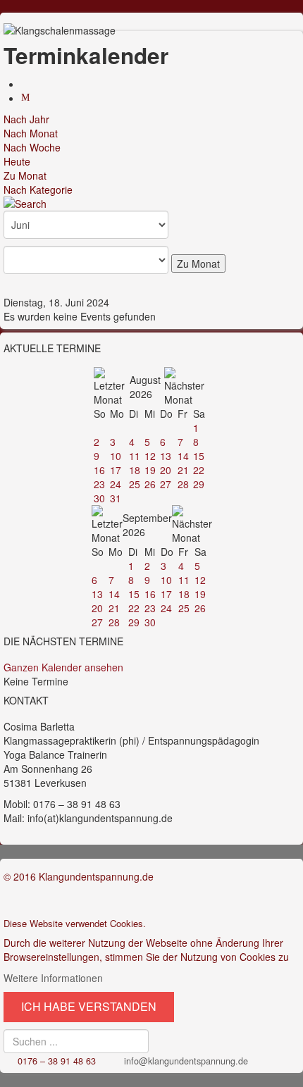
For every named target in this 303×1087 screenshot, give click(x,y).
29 (198, 484)
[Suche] (151, 204)
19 (150, 470)
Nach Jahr (26, 119)
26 (150, 484)
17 (115, 470)
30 (99, 498)
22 (198, 470)
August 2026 (145, 387)
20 (165, 470)
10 (115, 456)
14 (183, 456)
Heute (17, 161)
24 (115, 484)
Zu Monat (25, 175)
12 (150, 456)
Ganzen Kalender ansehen (63, 667)
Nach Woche (32, 147)
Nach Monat (31, 133)
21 (183, 470)
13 (165, 456)
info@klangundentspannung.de (186, 1061)
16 (99, 470)
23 (99, 484)
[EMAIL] (27, 98)
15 (198, 456)
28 (183, 484)
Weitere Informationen (53, 978)
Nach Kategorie (38, 189)
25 (134, 484)
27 (165, 484)
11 (134, 456)
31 (115, 498)
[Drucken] (27, 84)
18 (134, 470)
